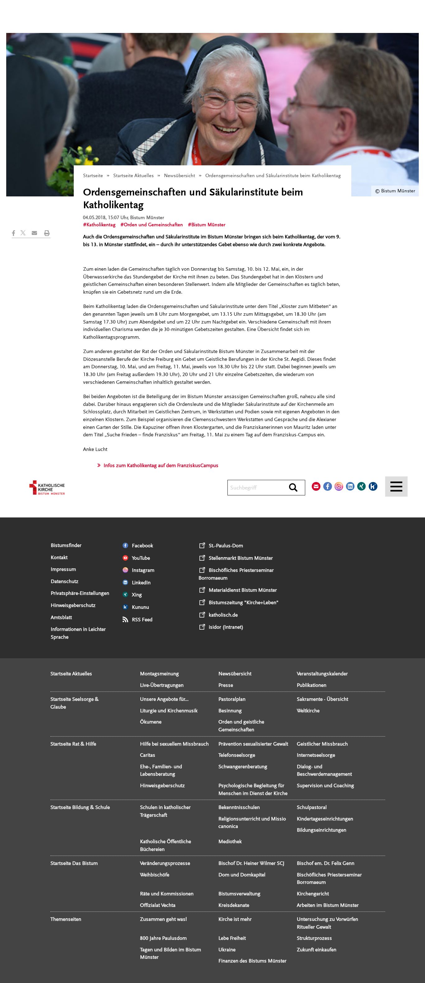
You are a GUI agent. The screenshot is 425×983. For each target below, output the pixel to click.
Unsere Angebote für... (164, 699)
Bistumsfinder (66, 545)
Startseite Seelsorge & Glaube (74, 703)
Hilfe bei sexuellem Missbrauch (174, 744)
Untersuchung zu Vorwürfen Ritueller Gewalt (327, 923)
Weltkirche (308, 711)
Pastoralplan (231, 699)
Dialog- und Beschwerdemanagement (324, 770)
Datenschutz (64, 581)
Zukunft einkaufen (316, 950)
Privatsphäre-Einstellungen (80, 593)
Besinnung (230, 711)
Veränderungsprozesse (165, 863)
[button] (16, 233)
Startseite (93, 175)
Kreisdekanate (233, 905)
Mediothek (230, 841)
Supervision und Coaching (325, 785)
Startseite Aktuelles (133, 175)
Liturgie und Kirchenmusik (169, 711)
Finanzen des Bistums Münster (252, 961)
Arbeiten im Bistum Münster (328, 905)
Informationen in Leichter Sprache (78, 633)
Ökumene (150, 722)
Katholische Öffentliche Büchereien (165, 845)
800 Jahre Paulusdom (163, 938)
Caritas (147, 755)
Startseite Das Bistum (74, 863)
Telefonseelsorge (236, 755)
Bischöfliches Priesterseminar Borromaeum (329, 878)
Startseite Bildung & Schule (80, 807)
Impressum (63, 569)
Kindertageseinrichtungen (325, 819)
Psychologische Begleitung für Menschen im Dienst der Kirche (252, 789)
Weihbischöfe (154, 875)
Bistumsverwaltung (239, 894)
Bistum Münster (208, 224)
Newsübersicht (179, 175)
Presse (225, 685)
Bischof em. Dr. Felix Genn (325, 863)
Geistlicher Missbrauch (322, 744)
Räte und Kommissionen (167, 894)
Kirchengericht (313, 894)
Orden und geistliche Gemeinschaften (241, 726)
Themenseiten (65, 919)
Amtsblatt (61, 617)
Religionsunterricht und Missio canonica (252, 822)
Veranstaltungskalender (322, 674)
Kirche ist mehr (235, 919)
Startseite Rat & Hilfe (73, 744)
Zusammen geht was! (163, 919)
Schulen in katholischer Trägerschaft (165, 811)
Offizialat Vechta (157, 905)
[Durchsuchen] (293, 488)
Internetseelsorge (316, 755)
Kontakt (59, 557)
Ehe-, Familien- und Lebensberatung (161, 770)
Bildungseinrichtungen (321, 830)
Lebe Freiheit (232, 938)
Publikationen (311, 685)
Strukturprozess (314, 938)
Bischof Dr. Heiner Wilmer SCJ (251, 863)
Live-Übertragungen (162, 685)
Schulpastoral (312, 807)
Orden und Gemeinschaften (153, 224)
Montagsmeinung (159, 674)
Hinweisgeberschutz (73, 605)
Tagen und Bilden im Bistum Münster (170, 953)
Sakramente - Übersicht (322, 699)
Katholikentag (100, 224)
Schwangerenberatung (242, 766)
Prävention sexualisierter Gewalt (253, 744)
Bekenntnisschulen (239, 807)
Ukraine (227, 950)
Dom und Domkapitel (241, 875)
